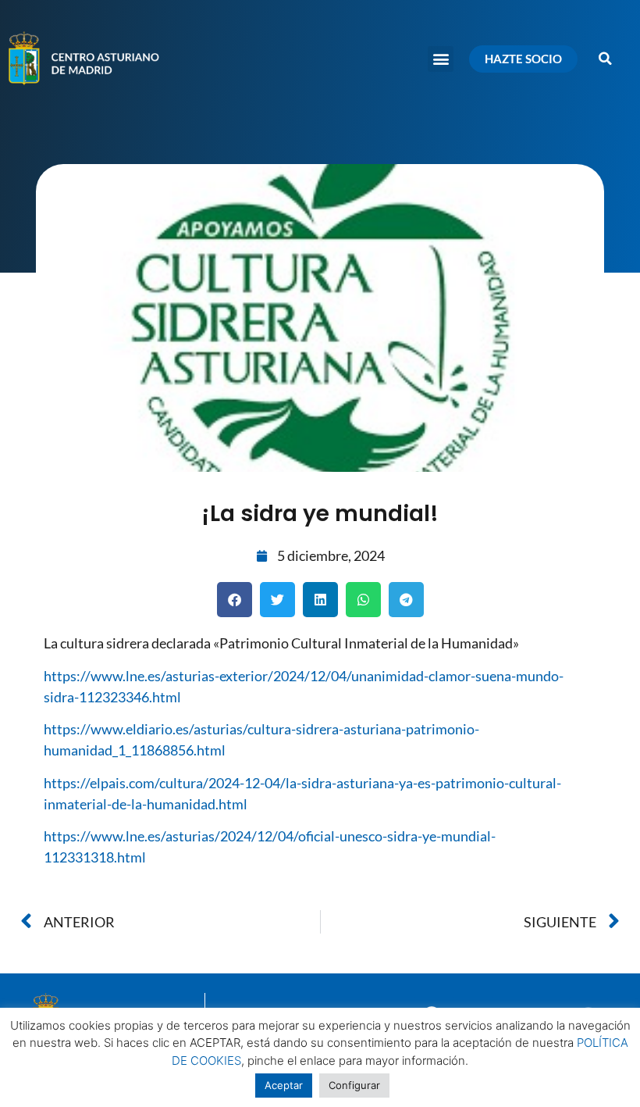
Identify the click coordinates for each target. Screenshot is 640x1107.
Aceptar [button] (284, 1085)
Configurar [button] (354, 1085)
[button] (440, 59)
